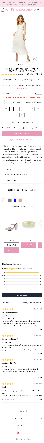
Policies (21, 426)
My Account (21, 418)
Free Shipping (7, 85)
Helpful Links (21, 411)
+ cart (11, 251)
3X (22, 115)
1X (32, 109)
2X (38, 109)
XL (26, 109)
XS (6, 109)
